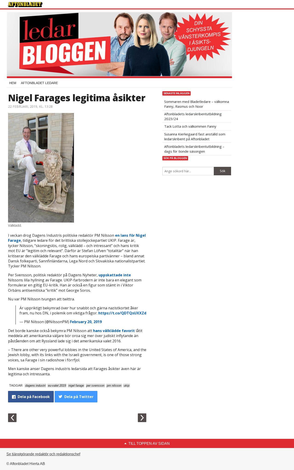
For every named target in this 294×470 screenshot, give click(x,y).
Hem (12, 83)
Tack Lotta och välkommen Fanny (190, 126)
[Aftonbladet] (25, 4)
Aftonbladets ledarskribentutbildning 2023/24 (193, 116)
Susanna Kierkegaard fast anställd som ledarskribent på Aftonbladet (194, 136)
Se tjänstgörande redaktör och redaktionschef (43, 454)
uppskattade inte (115, 275)
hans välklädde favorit (114, 330)
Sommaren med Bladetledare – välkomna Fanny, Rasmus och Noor (196, 104)
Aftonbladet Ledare (39, 83)
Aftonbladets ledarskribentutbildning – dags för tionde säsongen (194, 149)
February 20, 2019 (86, 321)
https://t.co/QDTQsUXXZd (122, 313)
